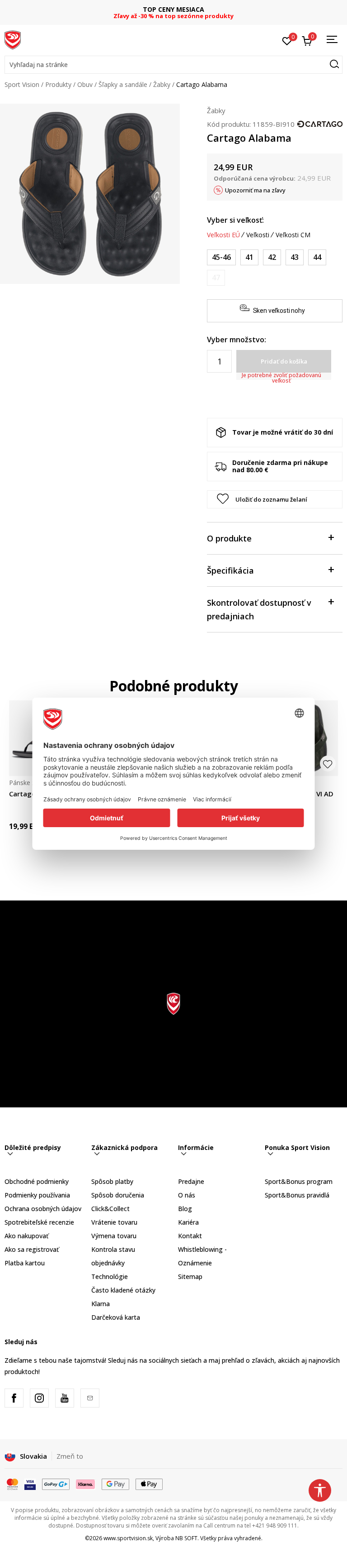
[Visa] (30, 1484)
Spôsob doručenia (117, 1195)
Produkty (58, 84)
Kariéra (188, 1222)
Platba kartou (25, 1263)
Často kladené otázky (123, 1290)
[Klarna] (86, 1484)
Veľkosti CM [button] (293, 235)
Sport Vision (22, 84)
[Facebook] (14, 1398)
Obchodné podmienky (37, 1181)
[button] (173, 65)
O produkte (229, 538)
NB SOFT (186, 1538)
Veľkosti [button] (257, 235)
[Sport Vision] (13, 39)
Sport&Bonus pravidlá (297, 1195)
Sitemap (190, 1276)
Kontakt (190, 1235)
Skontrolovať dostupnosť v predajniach (259, 609)
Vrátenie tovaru (114, 1222)
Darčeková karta (115, 1317)
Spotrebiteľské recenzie (39, 1222)
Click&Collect (110, 1208)
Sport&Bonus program (299, 1181)
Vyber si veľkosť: (235, 220)
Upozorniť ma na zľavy (255, 190)
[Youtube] (65, 1398)
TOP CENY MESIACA (173, 9)
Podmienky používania (37, 1195)
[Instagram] (39, 1398)
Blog (185, 1208)
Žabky (161, 84)
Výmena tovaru (113, 1235)
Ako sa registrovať (32, 1249)
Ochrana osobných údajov (43, 1208)
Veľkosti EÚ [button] (223, 235)
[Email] (90, 1398)
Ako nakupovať (26, 1235)
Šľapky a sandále (122, 84)
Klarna (100, 1303)
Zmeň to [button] (69, 1456)
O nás (186, 1195)
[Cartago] (319, 123)
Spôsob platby (112, 1181)
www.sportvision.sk (128, 1538)
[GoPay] (56, 1484)
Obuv (85, 84)
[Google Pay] (115, 1484)
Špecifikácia (230, 570)
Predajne (191, 1181)
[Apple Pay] (149, 1484)
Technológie (109, 1276)
